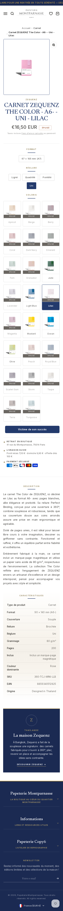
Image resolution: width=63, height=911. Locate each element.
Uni (31, 185)
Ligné (15, 177)
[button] (31, 799)
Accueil (26, 28)
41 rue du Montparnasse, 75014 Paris (26, 444)
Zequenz (31, 99)
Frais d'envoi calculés (32, 133)
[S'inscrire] (56, 878)
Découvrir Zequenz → (31, 764)
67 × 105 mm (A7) (31, 158)
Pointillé (47, 177)
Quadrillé (30, 177)
